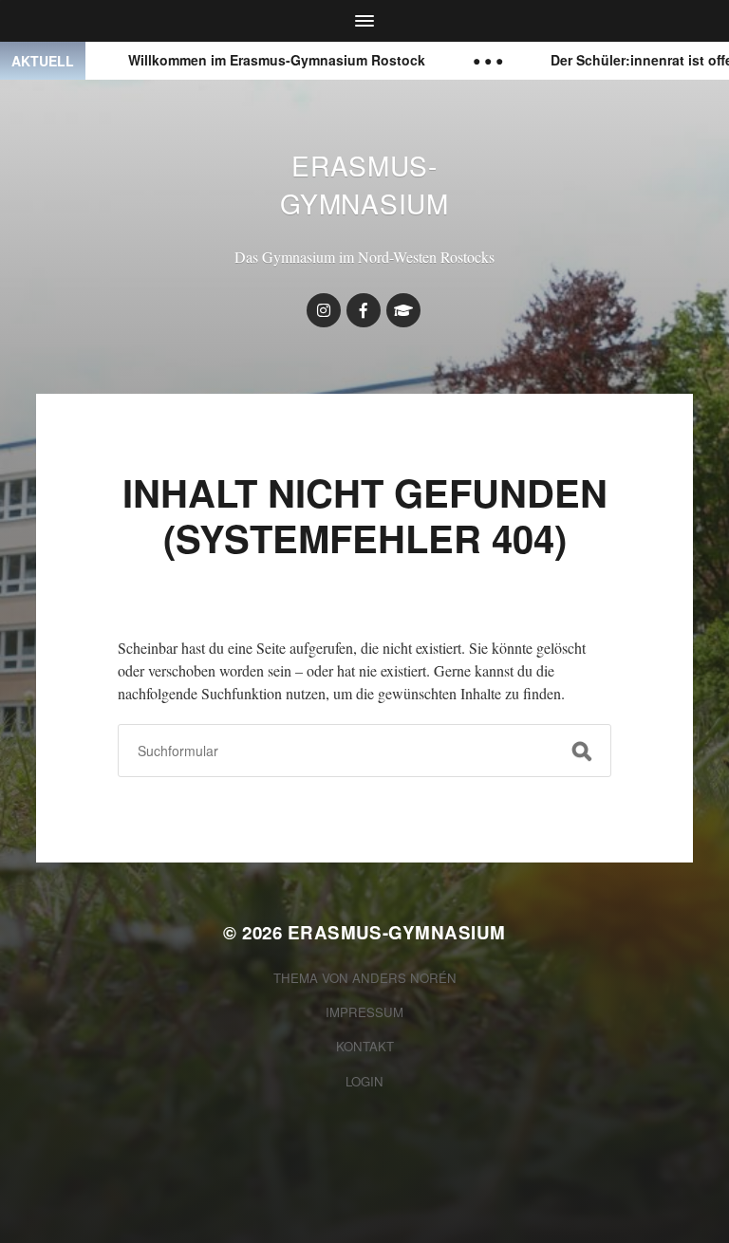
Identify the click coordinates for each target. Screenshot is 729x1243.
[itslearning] (403, 310)
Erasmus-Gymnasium (364, 184)
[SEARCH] (581, 750)
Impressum (364, 1012)
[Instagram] (324, 310)
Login (364, 1081)
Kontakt (365, 1046)
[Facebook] (363, 310)
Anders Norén (404, 978)
